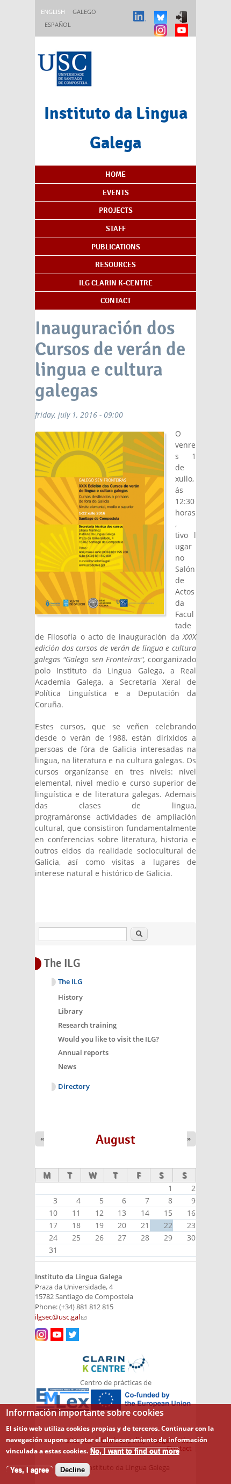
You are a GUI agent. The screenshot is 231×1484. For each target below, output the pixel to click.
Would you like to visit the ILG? (108, 1039)
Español (58, 24)
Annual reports (83, 1052)
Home (115, 174)
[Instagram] (162, 25)
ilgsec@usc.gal (60, 1317)
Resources (115, 264)
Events (116, 192)
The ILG (70, 981)
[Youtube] (183, 25)
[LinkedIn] (141, 12)
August (115, 1139)
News (67, 1066)
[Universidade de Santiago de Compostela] (66, 70)
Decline (72, 1470)
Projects (116, 210)
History (70, 997)
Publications (115, 246)
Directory (74, 1086)
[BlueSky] (162, 12)
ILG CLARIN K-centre (116, 282)
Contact (115, 300)
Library (70, 1011)
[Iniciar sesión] (183, 12)
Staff (116, 228)
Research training (87, 1025)
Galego (84, 12)
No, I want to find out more (134, 1451)
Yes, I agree (29, 1470)
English (53, 12)
